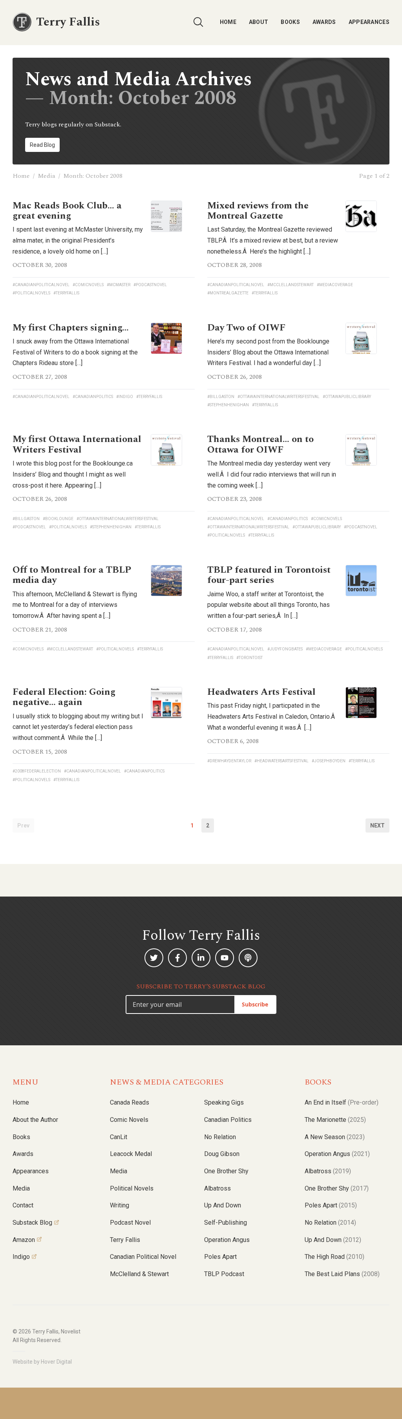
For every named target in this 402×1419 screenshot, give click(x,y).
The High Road (334, 1256)
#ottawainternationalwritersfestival (279, 396)
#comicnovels (88, 285)
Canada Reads (129, 1102)
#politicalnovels (31, 293)
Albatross (217, 1188)
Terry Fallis (125, 1240)
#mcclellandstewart (290, 285)
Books (290, 22)
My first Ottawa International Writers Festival (77, 444)
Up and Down (222, 1205)
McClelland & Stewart (139, 1274)
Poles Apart (220, 1256)
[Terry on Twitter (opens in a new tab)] (153, 957)
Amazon (24, 1240)
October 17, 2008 (234, 629)
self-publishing (225, 1222)
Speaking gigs (224, 1102)
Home (228, 22)
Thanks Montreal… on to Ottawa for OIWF (260, 444)
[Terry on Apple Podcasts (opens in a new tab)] (248, 957)
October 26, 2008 (234, 377)
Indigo (21, 1256)
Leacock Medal (131, 1154)
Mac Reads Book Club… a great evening (67, 211)
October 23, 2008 (234, 499)
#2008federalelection (37, 771)
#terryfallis (66, 293)
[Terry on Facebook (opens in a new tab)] (177, 957)
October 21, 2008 (40, 629)
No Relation (220, 1137)
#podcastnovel (150, 285)
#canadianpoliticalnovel (41, 285)
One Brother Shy (226, 1171)
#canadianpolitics (93, 396)
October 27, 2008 (40, 377)
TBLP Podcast (224, 1274)
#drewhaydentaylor (229, 761)
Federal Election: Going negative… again (64, 697)
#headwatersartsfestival (281, 761)
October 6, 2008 (233, 741)
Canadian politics (228, 1119)
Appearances (369, 22)
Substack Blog (32, 1222)
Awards (324, 22)
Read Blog (42, 145)
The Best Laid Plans (342, 1274)
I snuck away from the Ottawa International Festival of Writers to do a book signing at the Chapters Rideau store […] (75, 352)
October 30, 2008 (40, 265)
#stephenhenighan (228, 405)
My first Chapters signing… (71, 328)
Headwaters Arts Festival (261, 692)
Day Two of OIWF (246, 328)
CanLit (118, 1137)
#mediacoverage (335, 285)
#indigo (124, 396)
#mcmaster (118, 285)
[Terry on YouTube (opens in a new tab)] (224, 957)
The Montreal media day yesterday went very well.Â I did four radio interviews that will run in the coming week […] (271, 474)
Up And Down (333, 1240)
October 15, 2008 (40, 751)
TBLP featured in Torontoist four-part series (269, 575)
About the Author (35, 1119)
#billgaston (220, 396)
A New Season (335, 1137)
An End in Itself (341, 1102)
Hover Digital (56, 1362)
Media (46, 176)
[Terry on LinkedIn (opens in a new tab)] (201, 957)
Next (377, 825)
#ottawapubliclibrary (347, 396)
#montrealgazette (228, 293)
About (259, 22)
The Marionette (335, 1119)
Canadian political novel (143, 1256)
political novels (131, 1188)
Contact (23, 1205)
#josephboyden (328, 761)
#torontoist (249, 658)
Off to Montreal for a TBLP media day (72, 575)
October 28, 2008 (234, 265)
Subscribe (255, 1004)
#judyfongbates (285, 649)
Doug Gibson (221, 1154)
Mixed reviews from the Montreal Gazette (258, 211)
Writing (119, 1205)
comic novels (129, 1119)
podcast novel (130, 1222)
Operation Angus (227, 1240)
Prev (23, 825)
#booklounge (58, 519)
